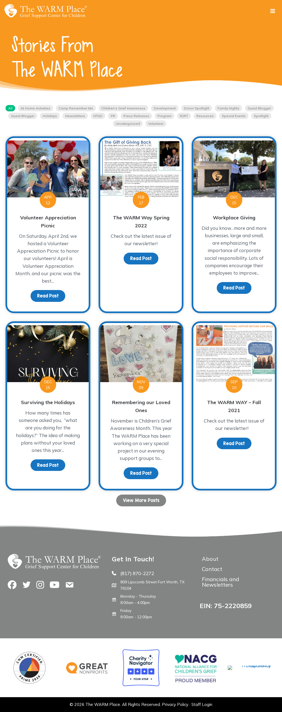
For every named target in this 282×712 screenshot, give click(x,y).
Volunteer (156, 124)
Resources (205, 116)
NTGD (97, 116)
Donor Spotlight (196, 108)
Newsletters (75, 116)
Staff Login (201, 704)
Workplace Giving (234, 217)
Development (165, 108)
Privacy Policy (175, 704)
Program (165, 116)
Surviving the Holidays (48, 402)
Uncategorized (128, 124)
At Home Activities (35, 108)
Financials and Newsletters (220, 582)
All (10, 108)
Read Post (51, 295)
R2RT (184, 116)
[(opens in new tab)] (249, 665)
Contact (212, 568)
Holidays (50, 116)
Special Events (234, 116)
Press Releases (136, 116)
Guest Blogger (259, 108)
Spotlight (261, 116)
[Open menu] (272, 11)
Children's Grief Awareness (123, 108)
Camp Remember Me (76, 108)
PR (113, 116)
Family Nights (228, 108)
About (210, 558)
